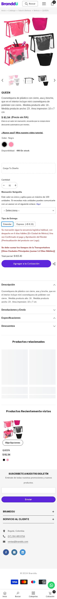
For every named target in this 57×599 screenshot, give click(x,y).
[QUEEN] (12, 429)
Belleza (37, 11)
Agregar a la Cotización (26, 263)
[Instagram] (14, 552)
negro (3, 459)
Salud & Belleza (24, 11)
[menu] (44, 3)
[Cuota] (53, 263)
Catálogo (12, 11)
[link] (14, 390)
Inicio (3, 11)
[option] (14, 80)
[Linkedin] (23, 552)
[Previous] (2, 80)
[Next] (54, 80)
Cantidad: (5, 180)
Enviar (28, 499)
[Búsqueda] (26, 4)
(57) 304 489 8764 (16, 536)
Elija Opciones (12, 442)
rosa (7, 459)
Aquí (38, 204)
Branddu (33, 573)
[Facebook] (6, 552)
